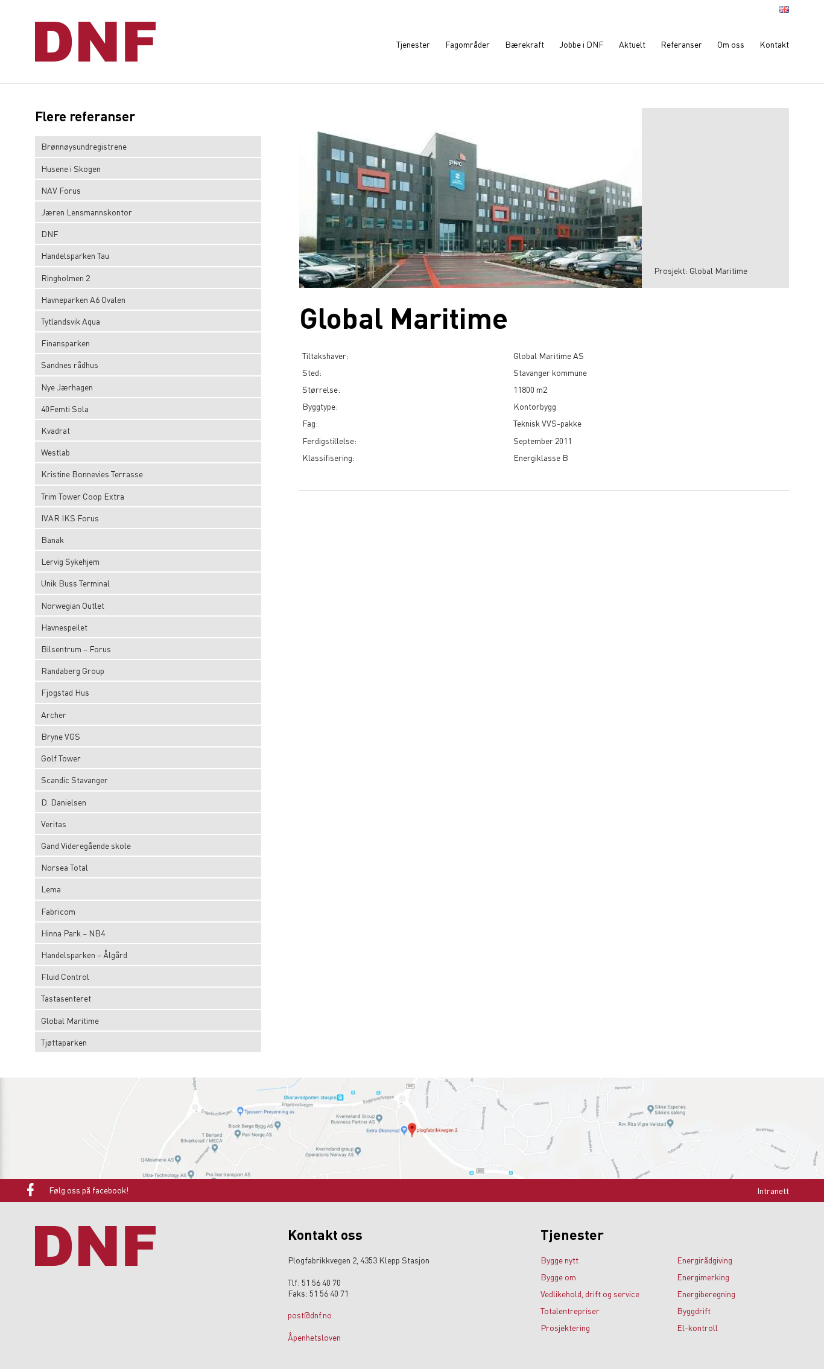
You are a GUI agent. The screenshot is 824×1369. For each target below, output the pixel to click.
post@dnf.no (310, 1314)
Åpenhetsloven (314, 1337)
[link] (148, 122)
